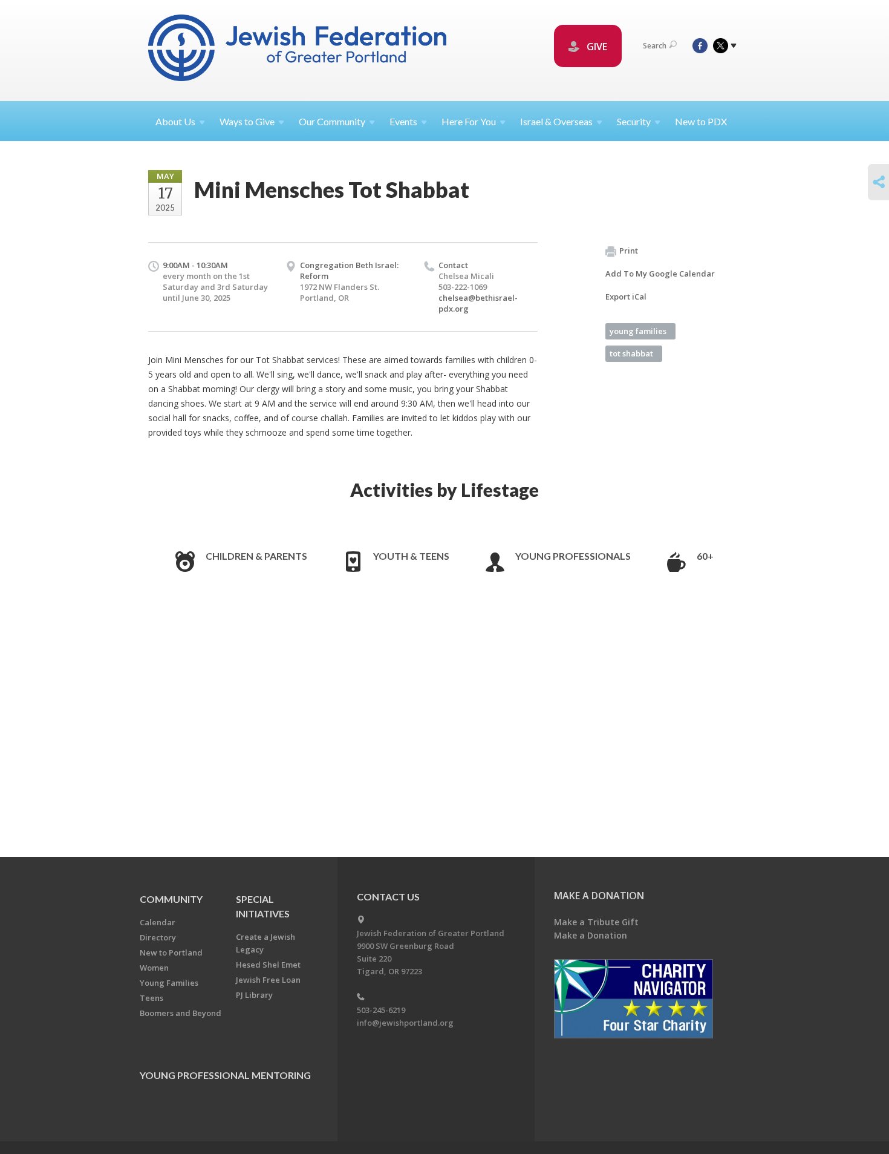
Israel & (556, 121)
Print (628, 250)
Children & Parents (256, 556)
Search (654, 46)
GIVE (595, 47)
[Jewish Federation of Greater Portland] (298, 50)
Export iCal (625, 296)
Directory (158, 937)
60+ (705, 556)
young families (638, 331)
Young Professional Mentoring (225, 1075)
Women (154, 967)
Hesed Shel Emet (268, 964)
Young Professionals (573, 556)
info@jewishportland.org (405, 1022)
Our (332, 121)
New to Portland (171, 952)
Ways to (247, 121)
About (175, 121)
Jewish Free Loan (268, 979)
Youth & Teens (411, 556)
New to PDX (701, 121)
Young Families (169, 982)
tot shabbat (631, 353)
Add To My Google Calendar (660, 273)
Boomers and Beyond (180, 1013)
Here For (468, 121)
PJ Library (254, 994)
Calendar (157, 922)
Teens (151, 997)
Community (171, 899)
